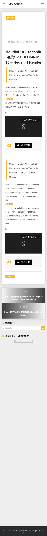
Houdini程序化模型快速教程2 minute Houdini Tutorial (23, 311)
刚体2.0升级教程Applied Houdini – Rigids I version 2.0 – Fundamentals (24, 295)
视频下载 (25, 145)
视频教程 (10, 18)
